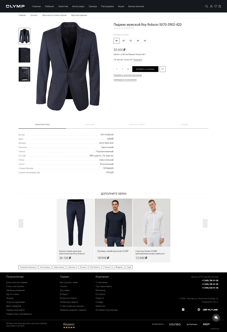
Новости (100, 298)
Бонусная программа (16, 282)
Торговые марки (104, 286)
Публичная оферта (69, 302)
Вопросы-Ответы (68, 298)
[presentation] (113, 166)
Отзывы (184, 125)
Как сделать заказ (69, 282)
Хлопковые (45, 267)
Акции (121, 6)
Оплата (63, 286)
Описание (89, 125)
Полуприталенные (28, 267)
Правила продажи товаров (73, 310)
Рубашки (49, 6)
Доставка (65, 290)
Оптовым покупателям (107, 310)
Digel (129, 267)
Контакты (100, 294)
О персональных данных (72, 306)
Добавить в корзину (145, 69)
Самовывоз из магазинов (125, 80)
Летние (83, 267)
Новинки (36, 6)
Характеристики (42, 125)
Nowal (107, 267)
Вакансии (100, 306)
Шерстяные (59, 267)
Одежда (93, 6)
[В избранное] (163, 69)
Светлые (71, 267)
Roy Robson (95, 267)
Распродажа (107, 6)
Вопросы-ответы (137, 125)
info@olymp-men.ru (210, 302)
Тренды (9, 298)
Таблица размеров (15, 290)
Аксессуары (78, 6)
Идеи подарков (13, 306)
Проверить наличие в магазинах (128, 75)
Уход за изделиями (15, 302)
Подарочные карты (15, 310)
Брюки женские (136, 6)
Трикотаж (63, 6)
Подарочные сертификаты (19, 314)
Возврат (64, 294)
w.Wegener (118, 267)
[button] (24, 23)
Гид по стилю (12, 294)
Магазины (100, 290)
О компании (101, 282)
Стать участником (15, 286)
